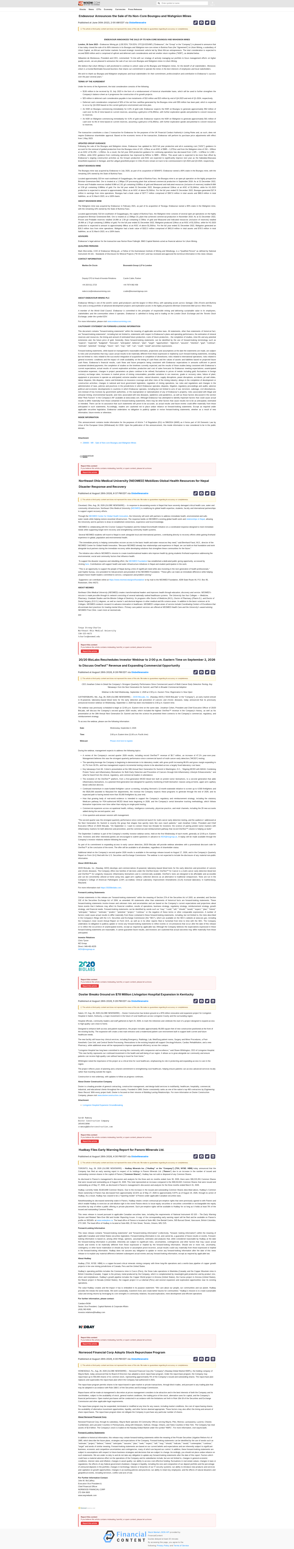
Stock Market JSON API (158, 1532)
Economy (108, 9)
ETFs (99, 9)
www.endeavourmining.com (119, 321)
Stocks (82, 9)
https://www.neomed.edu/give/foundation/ (126, 580)
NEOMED (135, 508)
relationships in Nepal (195, 519)
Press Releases (135, 9)
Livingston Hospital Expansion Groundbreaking (103, 1105)
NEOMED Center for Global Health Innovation (108, 516)
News (91, 9)
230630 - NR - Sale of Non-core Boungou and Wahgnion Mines (109, 443)
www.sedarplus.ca (105, 1220)
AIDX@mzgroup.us (169, 837)
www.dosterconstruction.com (110, 1095)
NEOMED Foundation (138, 561)
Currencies (120, 9)
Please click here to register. (121, 741)
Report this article (90, 472)
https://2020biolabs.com (111, 888)
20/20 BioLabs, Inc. (141, 697)
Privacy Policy (163, 1545)
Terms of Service (181, 1545)
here (87, 564)
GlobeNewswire (137, 22)
